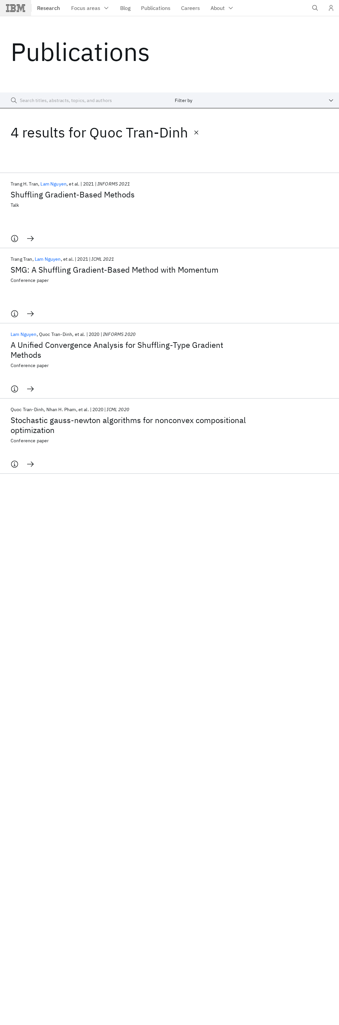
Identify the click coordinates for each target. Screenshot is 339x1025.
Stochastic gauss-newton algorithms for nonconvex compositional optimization (128, 425)
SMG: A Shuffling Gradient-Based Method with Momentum (114, 270)
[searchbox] (85, 100)
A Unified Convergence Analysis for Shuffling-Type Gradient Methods (117, 350)
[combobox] (254, 100)
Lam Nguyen (53, 184)
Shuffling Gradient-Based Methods (73, 194)
